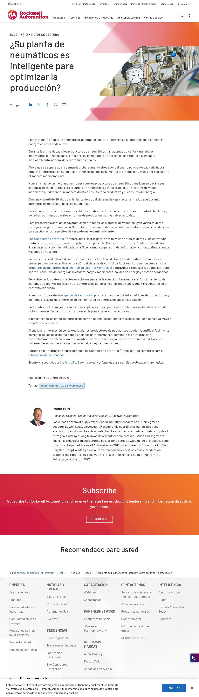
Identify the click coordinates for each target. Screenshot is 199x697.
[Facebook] (20, 679)
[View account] (189, 16)
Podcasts (165, 619)
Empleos (15, 599)
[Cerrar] (192, 688)
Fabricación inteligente (54, 655)
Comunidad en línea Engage (22, 621)
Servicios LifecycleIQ (98, 668)
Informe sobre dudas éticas (135, 628)
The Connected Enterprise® (57, 666)
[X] (28, 679)
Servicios (74, 17)
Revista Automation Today (172, 609)
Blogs (162, 599)
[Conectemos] (194, 658)
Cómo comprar (131, 619)
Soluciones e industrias (99, 17)
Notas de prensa (58, 604)
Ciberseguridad (57, 638)
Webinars (90, 592)
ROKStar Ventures (133, 638)
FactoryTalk (92, 661)
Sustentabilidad (20, 642)
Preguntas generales (135, 611)
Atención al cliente (134, 604)
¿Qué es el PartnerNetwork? (95, 628)
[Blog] (45, 679)
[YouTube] (37, 679)
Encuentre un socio (97, 619)
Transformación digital (62, 645)
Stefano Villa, (68, 362)
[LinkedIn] (12, 679)
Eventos (52, 619)
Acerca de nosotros (22, 592)
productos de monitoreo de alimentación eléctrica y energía (68, 267)
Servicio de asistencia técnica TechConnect (136, 594)
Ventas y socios (153, 17)
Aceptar (174, 688)
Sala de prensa (56, 596)
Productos (58, 17)
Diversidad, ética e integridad (21, 609)
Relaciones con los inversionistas (22, 633)
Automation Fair (57, 611)
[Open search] (182, 16)
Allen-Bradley (93, 654)
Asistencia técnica (128, 17)
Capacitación (93, 599)
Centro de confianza (23, 649)
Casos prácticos (169, 592)
